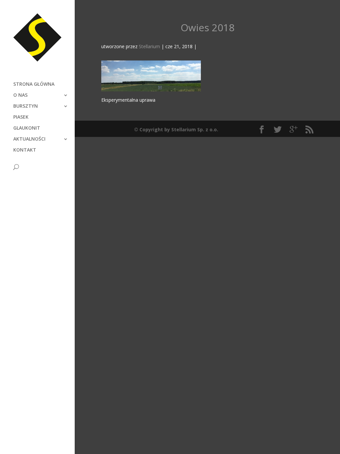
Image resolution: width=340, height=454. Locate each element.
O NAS (20, 95)
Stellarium (149, 46)
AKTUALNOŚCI (29, 139)
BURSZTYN (25, 106)
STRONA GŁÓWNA (33, 84)
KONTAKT (24, 150)
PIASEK (21, 117)
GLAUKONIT (26, 128)
